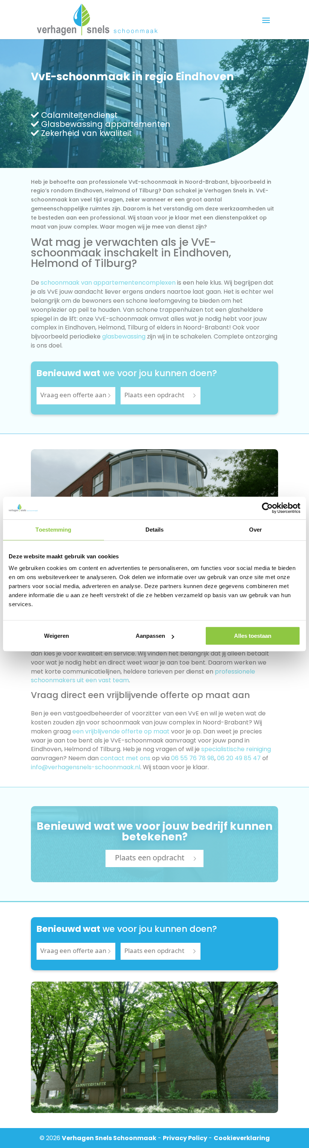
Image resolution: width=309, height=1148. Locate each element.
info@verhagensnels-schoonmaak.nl (85, 767)
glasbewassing (123, 336)
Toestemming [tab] (53, 529)
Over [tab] (255, 529)
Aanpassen (150, 636)
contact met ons (125, 758)
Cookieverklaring (242, 1138)
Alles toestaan (252, 636)
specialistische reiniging (236, 749)
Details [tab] (154, 529)
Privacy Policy (185, 1138)
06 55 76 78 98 (192, 758)
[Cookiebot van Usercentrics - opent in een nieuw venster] (267, 508)
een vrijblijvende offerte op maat (121, 731)
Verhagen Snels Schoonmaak (109, 1138)
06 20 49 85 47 (239, 758)
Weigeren (56, 636)
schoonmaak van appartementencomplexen (108, 282)
